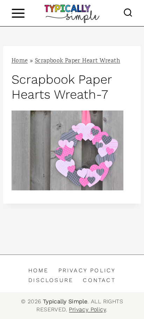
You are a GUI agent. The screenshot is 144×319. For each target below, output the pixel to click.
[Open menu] (18, 13)
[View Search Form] (128, 13)
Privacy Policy (87, 270)
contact (99, 280)
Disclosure (50, 280)
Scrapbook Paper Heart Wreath (77, 61)
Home (20, 61)
